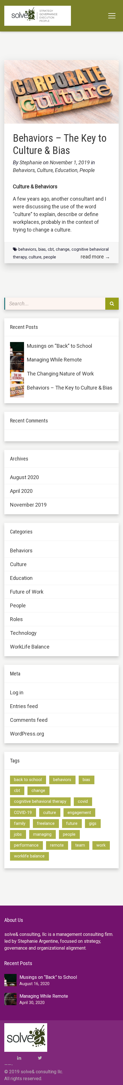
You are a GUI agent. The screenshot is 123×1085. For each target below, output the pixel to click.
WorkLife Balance (29, 647)
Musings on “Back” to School (59, 346)
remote (57, 845)
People (87, 170)
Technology (23, 633)
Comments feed (28, 720)
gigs (92, 823)
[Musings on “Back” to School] (17, 349)
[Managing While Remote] (17, 363)
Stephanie (30, 162)
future (72, 823)
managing (42, 834)
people (49, 257)
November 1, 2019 (70, 162)
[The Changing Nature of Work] (17, 377)
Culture (45, 170)
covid (83, 801)
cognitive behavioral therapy (40, 801)
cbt (51, 249)
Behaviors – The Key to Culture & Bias (60, 144)
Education (66, 170)
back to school (28, 779)
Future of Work (26, 592)
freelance (46, 823)
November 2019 (28, 505)
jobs (18, 834)
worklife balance (29, 856)
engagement (79, 812)
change (63, 249)
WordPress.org (27, 734)
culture (35, 257)
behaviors (27, 249)
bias (42, 249)
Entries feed (24, 706)
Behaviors (24, 170)
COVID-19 (23, 812)
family (19, 823)
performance (26, 845)
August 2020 (24, 477)
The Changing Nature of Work (60, 374)
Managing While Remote (54, 360)
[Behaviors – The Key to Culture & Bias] (17, 391)
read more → (95, 257)
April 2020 (21, 491)
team (80, 845)
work (101, 845)
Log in (16, 692)
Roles (16, 619)
